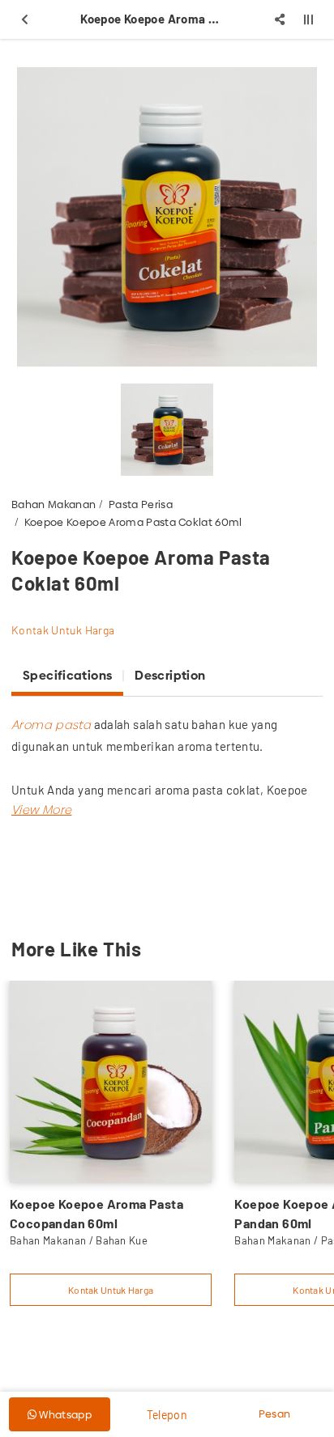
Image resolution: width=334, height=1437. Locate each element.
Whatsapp (64, 1414)
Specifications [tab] (67, 675)
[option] (167, 217)
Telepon (167, 1415)
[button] (41, 809)
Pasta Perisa (141, 504)
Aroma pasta (51, 724)
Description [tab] (170, 675)
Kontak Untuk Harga (62, 630)
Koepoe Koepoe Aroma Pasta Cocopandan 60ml (96, 1213)
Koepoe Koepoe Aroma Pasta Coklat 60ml (133, 522)
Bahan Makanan (53, 504)
